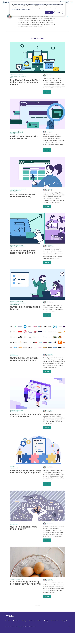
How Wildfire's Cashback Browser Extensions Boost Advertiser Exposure (24, 137)
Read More (47, 92)
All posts (37, 605)
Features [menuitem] (7, 621)
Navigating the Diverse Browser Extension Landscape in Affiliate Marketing (23, 195)
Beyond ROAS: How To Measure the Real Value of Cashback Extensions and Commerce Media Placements (25, 82)
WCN (11, 77)
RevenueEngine (14, 191)
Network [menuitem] (15, 621)
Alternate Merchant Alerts (16, 132)
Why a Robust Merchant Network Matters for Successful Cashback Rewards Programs (24, 359)
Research (12, 248)
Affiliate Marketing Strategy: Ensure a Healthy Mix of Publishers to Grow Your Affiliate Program (25, 582)
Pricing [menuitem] (24, 621)
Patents (20, 626)
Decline (58, 12)
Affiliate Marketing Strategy (16, 74)
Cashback (12, 354)
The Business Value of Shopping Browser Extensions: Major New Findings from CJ (23, 251)
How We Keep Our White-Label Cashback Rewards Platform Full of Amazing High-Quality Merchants (25, 471)
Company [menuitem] (32, 621)
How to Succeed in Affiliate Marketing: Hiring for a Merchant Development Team (25, 415)
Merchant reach (14, 355)
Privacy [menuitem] (46, 621)
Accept (49, 12)
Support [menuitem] (64, 621)
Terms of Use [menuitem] (55, 621)
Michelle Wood (50, 131)
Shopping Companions (15, 190)
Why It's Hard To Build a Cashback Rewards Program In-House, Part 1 (23, 528)
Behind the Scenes (14, 304)
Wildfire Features (14, 133)
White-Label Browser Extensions (18, 76)
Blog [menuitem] (39, 621)
